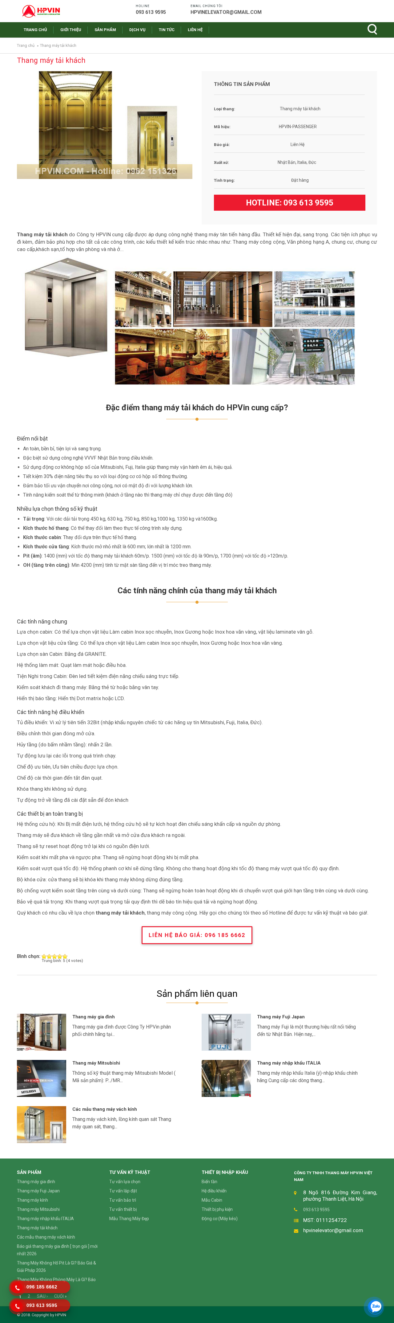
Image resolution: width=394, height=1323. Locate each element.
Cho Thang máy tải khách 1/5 (44, 956)
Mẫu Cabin (212, 1200)
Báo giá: (222, 144)
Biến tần (209, 1181)
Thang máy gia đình (93, 1017)
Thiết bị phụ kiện (217, 1209)
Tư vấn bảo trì (122, 1200)
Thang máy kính (32, 1200)
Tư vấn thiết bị (123, 1209)
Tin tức (167, 29)
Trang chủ (35, 29)
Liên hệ (195, 29)
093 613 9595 (308, 202)
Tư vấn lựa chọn (124, 1181)
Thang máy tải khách (37, 1227)
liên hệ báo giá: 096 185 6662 (197, 935)
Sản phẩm (105, 29)
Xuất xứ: (221, 162)
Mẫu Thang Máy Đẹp (129, 1218)
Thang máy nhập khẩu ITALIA (289, 1063)
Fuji (230, 722)
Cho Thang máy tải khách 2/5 (49, 956)
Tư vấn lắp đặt (123, 1190)
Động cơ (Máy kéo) (220, 1218)
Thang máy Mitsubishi (96, 1063)
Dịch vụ (137, 29)
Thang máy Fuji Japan (281, 1017)
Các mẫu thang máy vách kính (104, 1109)
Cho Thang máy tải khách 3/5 (54, 956)
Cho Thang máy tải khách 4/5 (59, 956)
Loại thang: (224, 109)
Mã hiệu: (222, 126)
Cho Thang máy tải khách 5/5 (65, 956)
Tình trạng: (224, 180)
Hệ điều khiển (214, 1190)
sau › (42, 1296)
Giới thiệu (70, 29)
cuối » (60, 1296)
